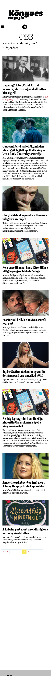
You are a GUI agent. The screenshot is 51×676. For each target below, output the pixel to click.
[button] (2, 27)
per (33, 43)
